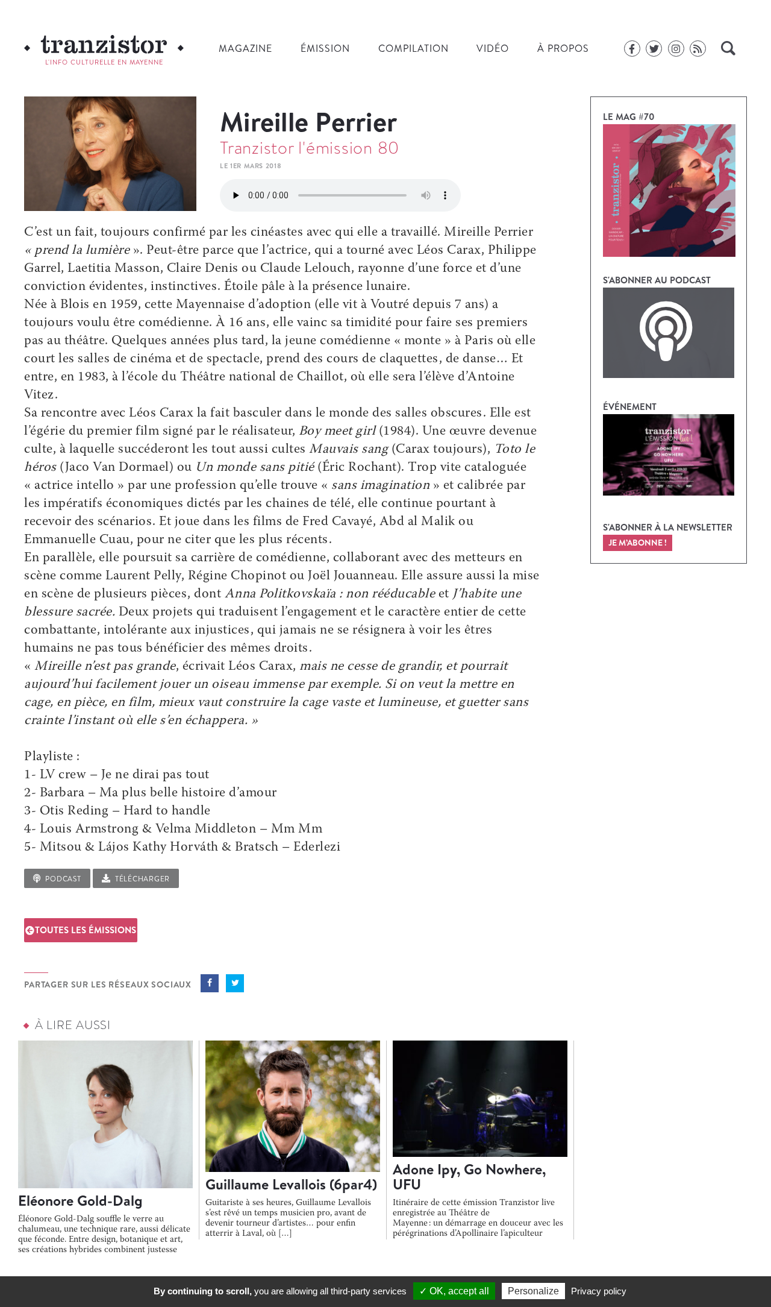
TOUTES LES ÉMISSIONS (85, 930)
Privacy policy (598, 1291)
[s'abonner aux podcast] (668, 333)
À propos (563, 48)
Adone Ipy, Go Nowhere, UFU (469, 1176)
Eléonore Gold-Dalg (80, 1200)
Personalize (533, 1291)
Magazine (245, 48)
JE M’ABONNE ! (637, 543)
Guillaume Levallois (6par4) (291, 1184)
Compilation (413, 48)
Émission (325, 48)
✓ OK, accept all (454, 1291)
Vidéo (492, 48)
